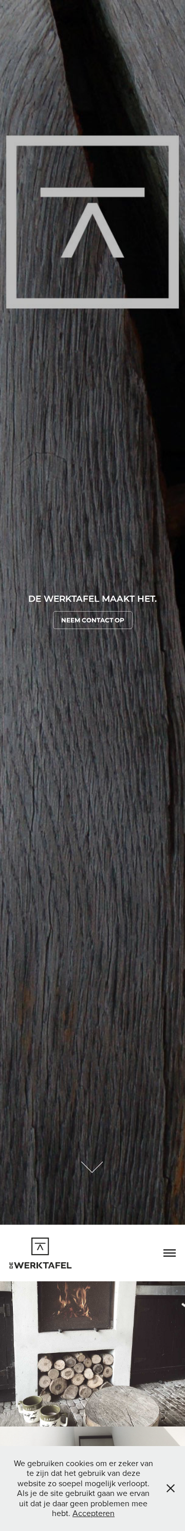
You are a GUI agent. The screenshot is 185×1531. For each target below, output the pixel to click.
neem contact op (92, 620)
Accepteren (93, 1513)
